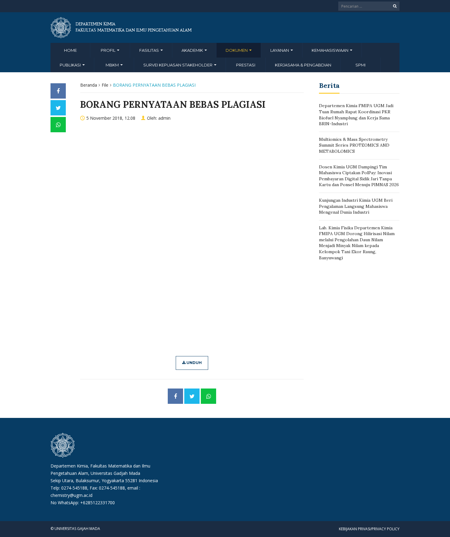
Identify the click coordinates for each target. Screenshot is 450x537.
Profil (108, 50)
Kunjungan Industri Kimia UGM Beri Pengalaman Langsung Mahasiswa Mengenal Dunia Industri (355, 206)
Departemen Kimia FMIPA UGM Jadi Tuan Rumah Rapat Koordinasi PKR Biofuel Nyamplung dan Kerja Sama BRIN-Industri (356, 114)
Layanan (280, 50)
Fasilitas (149, 50)
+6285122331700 (97, 502)
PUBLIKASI (71, 64)
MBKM (113, 64)
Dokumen (237, 50)
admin (164, 118)
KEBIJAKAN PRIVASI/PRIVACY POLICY (369, 528)
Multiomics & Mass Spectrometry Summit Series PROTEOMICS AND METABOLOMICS (354, 145)
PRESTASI (245, 64)
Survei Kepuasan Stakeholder (178, 64)
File (105, 85)
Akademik (193, 50)
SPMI (360, 64)
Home (70, 50)
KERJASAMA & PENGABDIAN (303, 64)
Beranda (88, 85)
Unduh (194, 362)
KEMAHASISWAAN (330, 50)
